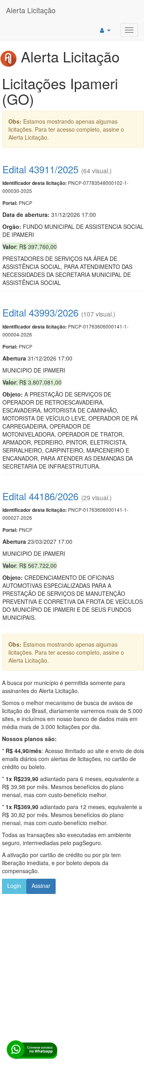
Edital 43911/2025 (40, 169)
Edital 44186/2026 (40, 496)
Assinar (41, 886)
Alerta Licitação (31, 10)
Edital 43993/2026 (40, 312)
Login (14, 886)
